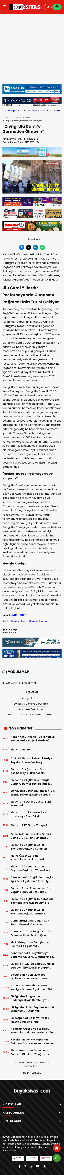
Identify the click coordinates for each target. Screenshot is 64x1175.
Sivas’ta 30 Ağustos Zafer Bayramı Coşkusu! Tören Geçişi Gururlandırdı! (31, 868)
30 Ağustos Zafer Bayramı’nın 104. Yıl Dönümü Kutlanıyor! (33, 1009)
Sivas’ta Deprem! (22, 749)
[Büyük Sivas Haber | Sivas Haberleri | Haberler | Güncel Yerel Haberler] (26, 6)
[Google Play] (32, 1158)
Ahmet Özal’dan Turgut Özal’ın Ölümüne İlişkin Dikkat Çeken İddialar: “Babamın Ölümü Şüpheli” (31, 933)
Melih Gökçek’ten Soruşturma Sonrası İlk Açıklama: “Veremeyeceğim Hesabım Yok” (32, 944)
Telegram (54, 110)
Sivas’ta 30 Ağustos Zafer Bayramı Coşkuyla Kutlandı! (29, 846)
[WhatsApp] (57, 7)
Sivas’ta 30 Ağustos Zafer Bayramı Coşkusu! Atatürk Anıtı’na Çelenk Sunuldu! (28, 911)
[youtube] (37, 1166)
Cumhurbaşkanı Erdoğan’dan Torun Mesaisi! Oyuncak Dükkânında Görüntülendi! (30, 922)
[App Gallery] (46, 1158)
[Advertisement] (32, 49)
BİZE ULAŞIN (11, 1121)
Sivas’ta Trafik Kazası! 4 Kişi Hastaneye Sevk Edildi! (29, 814)
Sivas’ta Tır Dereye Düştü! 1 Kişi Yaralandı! (31, 803)
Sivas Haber (18, 615)
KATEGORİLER (13, 1112)
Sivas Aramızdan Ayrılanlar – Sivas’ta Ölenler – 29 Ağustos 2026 (30, 1052)
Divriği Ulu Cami (31, 698)
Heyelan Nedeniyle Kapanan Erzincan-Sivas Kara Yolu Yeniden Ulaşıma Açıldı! (32, 1041)
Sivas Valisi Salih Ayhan (31, 709)
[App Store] (18, 1158)
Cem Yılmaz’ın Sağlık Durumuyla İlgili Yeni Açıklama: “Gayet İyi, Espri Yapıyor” (32, 879)
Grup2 (29, 110)
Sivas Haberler (38, 621)
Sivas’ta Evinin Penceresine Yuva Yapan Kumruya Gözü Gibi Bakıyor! (32, 890)
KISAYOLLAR (11, 1104)
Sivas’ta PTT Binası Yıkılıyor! (29, 825)
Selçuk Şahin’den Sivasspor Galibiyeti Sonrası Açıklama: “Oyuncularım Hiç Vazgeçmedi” (31, 976)
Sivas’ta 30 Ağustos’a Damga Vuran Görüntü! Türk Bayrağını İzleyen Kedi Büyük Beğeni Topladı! (30, 782)
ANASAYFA (7, 117)
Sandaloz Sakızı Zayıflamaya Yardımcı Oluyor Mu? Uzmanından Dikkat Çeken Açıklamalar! (33, 955)
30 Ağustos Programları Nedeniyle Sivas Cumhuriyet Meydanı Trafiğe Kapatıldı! (29, 998)
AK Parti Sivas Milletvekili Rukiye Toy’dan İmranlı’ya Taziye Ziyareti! (31, 760)
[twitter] (25, 1166)
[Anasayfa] (57, 1148)
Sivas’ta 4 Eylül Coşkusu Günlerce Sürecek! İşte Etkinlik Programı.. (33, 965)
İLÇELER (17, 117)
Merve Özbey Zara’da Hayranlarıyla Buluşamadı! (28, 857)
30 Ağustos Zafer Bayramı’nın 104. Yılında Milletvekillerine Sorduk (33, 792)
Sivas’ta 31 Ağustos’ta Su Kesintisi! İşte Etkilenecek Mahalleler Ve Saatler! (27, 771)
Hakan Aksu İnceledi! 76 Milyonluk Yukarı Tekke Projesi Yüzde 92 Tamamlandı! (33, 738)
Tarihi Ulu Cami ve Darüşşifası (24, 714)
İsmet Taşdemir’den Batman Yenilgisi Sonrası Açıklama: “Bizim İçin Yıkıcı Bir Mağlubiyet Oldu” (32, 987)
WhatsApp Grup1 (13, 110)
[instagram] (31, 1166)
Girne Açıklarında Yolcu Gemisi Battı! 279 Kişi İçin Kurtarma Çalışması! (31, 836)
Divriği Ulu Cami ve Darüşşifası (31, 703)
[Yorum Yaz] (57, 1158)
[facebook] (19, 1166)
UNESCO (51, 714)
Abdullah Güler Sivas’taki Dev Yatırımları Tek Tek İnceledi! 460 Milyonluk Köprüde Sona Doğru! (32, 1030)
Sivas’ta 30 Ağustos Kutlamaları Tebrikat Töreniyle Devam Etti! (32, 900)
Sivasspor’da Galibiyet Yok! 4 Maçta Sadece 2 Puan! (30, 1019)
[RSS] (44, 1166)
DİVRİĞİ (26, 117)
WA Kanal (40, 110)
